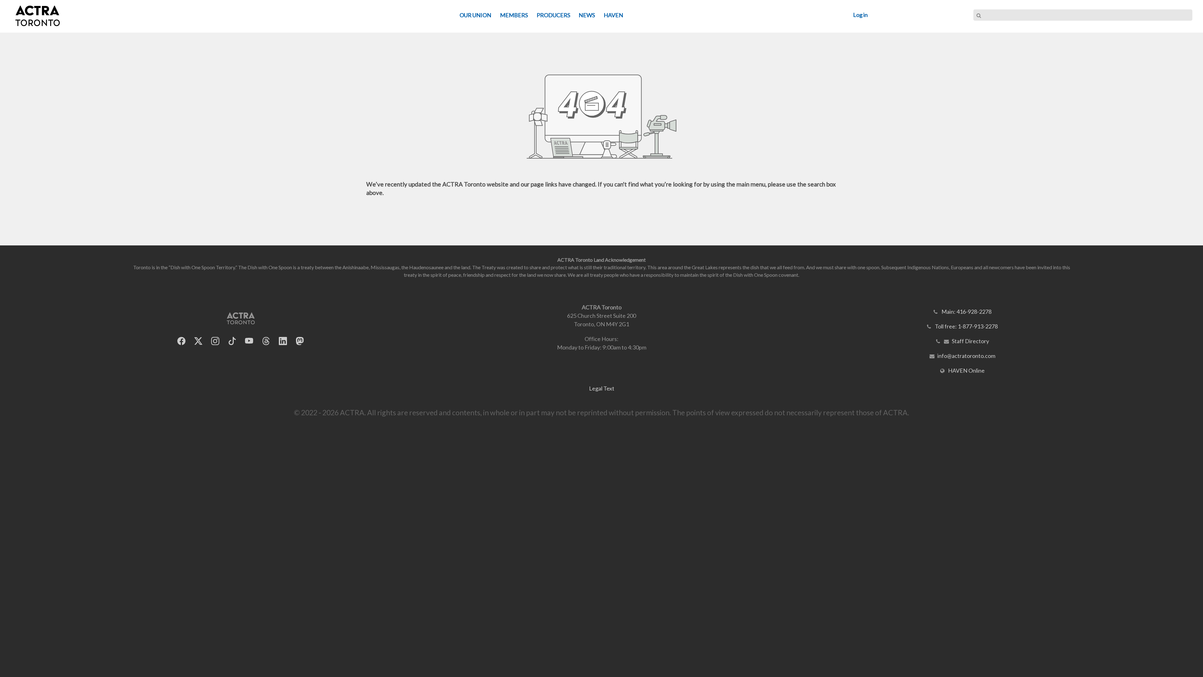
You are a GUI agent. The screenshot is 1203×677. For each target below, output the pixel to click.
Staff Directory (970, 341)
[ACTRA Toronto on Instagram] (215, 341)
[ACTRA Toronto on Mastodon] (300, 341)
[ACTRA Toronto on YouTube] (249, 341)
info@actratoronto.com (966, 355)
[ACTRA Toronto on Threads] (266, 341)
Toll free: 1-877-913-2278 (966, 326)
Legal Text (601, 388)
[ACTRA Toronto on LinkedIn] (283, 341)
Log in (860, 14)
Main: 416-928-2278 (966, 311)
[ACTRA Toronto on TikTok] (232, 341)
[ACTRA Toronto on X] (198, 341)
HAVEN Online (966, 370)
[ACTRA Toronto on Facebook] (181, 341)
